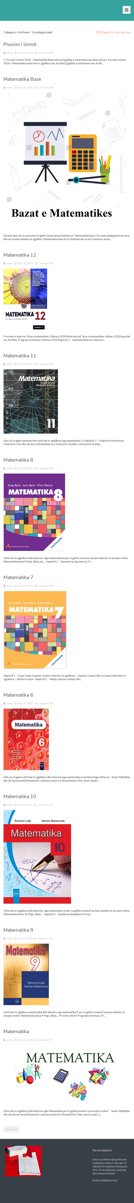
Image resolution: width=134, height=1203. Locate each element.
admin (10, 52)
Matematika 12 (19, 255)
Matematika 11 (19, 355)
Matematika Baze (22, 79)
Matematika (16, 1031)
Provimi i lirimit (19, 44)
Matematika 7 (18, 577)
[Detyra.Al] (16, 9)
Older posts (11, 1129)
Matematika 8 (18, 460)
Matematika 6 (18, 695)
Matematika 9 (18, 930)
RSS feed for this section (113, 32)
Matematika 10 (19, 796)
